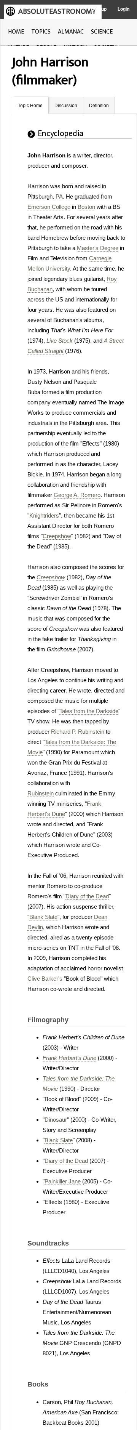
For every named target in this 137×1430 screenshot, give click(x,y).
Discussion (65, 105)
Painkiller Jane (63, 1181)
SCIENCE (102, 32)
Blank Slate (43, 917)
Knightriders (44, 515)
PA (59, 196)
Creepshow (57, 536)
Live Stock (59, 340)
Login (123, 9)
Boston (86, 207)
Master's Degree (97, 248)
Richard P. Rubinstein (77, 731)
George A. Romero (77, 495)
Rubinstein (40, 793)
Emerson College (48, 207)
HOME (16, 32)
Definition (99, 105)
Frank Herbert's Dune (69, 1058)
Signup (99, 9)
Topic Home (30, 105)
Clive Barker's (44, 978)
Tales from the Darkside (88, 711)
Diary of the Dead (87, 896)
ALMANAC (71, 32)
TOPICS (41, 32)
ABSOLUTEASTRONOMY (57, 11)
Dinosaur (56, 1119)
